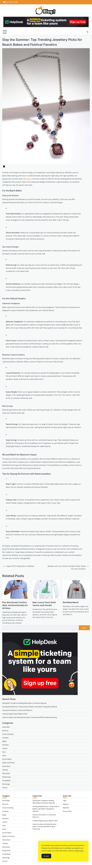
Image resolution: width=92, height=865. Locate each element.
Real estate (6, 773)
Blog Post (66, 807)
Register (65, 804)
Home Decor (6, 766)
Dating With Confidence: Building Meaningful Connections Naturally (24, 703)
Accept (46, 856)
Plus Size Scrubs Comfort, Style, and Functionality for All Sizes (15, 605)
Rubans (28, 178)
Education (5, 745)
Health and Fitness (8, 762)
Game (4, 755)
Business (5, 730)
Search (84, 627)
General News (7, 759)
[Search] (87, 32)
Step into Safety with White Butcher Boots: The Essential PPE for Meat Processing (29, 717)
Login (64, 800)
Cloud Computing (7, 734)
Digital (4, 741)
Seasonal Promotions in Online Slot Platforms (17, 710)
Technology (6, 784)
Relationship (6, 777)
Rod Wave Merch (71, 602)
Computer (5, 737)
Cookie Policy (79, 850)
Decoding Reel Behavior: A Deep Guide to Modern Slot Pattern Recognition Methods (29, 706)
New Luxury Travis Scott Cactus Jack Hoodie (44, 603)
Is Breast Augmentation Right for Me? (14, 714)
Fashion (5, 748)
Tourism (5, 787)
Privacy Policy (67, 811)
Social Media (6, 780)
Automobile (6, 727)
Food (3, 752)
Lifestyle (5, 770)
